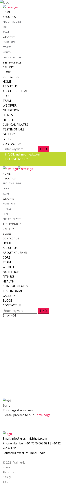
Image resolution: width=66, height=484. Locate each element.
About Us (8, 472)
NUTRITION (9, 42)
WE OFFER (9, 37)
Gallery (7, 477)
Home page (42, 415)
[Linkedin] (8, 164)
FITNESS (7, 47)
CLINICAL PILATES (12, 57)
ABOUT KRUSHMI (12, 21)
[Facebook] (4, 164)
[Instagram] (6, 164)
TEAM (6, 32)
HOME (6, 12)
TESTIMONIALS (12, 62)
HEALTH (7, 52)
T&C (5, 481)
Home (6, 467)
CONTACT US (11, 77)
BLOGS (7, 72)
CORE (6, 27)
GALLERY (8, 67)
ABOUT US (9, 17)
